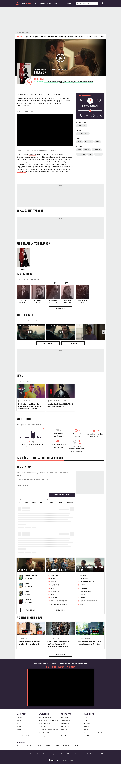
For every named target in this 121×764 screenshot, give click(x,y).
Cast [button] (54, 283)
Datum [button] (51, 502)
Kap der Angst (84, 578)
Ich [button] (41, 502)
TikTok (48, 745)
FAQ (18, 723)
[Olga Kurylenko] (38, 292)
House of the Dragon (86, 591)
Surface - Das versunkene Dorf (89, 601)
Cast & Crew (24, 274)
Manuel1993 (29, 586)
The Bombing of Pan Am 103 (87, 582)
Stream (28, 37)
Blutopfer (83, 575)
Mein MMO (101, 754)
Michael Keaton (65, 720)
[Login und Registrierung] (102, 3)
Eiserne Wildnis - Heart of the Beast (94, 733)
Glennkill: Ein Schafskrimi (46, 733)
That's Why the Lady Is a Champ (60, 666)
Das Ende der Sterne (45, 717)
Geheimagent (96, 149)
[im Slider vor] (104, 332)
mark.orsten (29, 602)
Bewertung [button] (70, 502)
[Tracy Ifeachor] (82, 292)
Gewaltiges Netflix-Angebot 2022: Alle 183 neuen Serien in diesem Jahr (60, 405)
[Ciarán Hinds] (67, 292)
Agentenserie (88, 141)
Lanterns (83, 585)
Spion (79, 149)
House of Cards (55, 585)
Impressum (20, 754)
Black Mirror (54, 598)
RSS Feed (76, 745)
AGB (30, 754)
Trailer (44, 37)
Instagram (39, 745)
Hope (85, 717)
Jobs (68, 754)
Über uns (19, 717)
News (20, 376)
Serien (22, 32)
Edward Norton (65, 723)
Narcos (52, 594)
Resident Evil (87, 723)
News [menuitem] (49, 3)
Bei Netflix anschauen (53, 79)
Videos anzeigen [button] (48, 343)
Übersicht (20, 37)
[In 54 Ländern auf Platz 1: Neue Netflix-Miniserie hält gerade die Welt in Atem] (90, 628)
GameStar (78, 754)
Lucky (81, 604)
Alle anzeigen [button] (60, 308)
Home (18, 32)
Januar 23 (28, 599)
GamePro (89, 754)
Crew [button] (66, 283)
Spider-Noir (84, 588)
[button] (80, 115)
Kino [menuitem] (62, 3)
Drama (97, 141)
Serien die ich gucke (31, 575)
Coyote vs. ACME (88, 726)
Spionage (86, 149)
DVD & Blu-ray (80, 37)
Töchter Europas (44, 726)
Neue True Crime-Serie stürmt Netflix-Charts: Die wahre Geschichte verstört (29, 643)
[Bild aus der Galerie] (90, 332)
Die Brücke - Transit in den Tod (59, 604)
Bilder (70, 37)
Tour (18, 733)
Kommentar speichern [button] (61, 495)
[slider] (90, 110)
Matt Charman (30, 94)
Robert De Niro (65, 733)
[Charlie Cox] (23, 292)
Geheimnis (98, 154)
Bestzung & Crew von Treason (28, 280)
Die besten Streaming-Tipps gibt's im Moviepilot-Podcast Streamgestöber (68, 82)
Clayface (86, 729)
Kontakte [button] (27, 502)
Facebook (19, 745)
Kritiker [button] (34, 502)
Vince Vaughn (65, 717)
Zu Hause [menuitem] (69, 3)
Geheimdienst (81, 154)
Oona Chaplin (21, 172)
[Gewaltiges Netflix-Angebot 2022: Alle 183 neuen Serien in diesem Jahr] (60, 391)
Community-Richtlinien (38, 473)
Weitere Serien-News (29, 617)
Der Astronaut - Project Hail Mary (48, 729)
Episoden (36, 37)
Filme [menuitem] (36, 3)
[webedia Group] (60, 760)
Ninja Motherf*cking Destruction (48, 720)
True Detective (54, 575)
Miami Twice (29, 578)
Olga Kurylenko (54, 94)
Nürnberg (42, 736)
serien (27, 583)
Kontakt (19, 729)
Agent (90, 154)
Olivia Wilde (64, 736)
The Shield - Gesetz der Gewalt (59, 601)
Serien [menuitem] (42, 3)
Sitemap (19, 720)
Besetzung (62, 37)
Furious (83, 598)
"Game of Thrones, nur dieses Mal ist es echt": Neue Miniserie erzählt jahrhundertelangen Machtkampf (59, 644)
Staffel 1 (23, 269)
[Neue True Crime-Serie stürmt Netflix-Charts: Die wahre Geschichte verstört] (31, 628)
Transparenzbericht (56, 754)
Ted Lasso (82, 594)
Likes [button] (60, 502)
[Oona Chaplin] (53, 292)
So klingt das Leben (44, 723)
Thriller (79, 141)
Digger (86, 720)
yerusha (28, 594)
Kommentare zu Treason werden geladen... (33, 480)
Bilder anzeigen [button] (73, 343)
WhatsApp (66, 745)
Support (19, 726)
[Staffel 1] (23, 257)
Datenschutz (40, 754)
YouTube (28, 745)
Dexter (52, 588)
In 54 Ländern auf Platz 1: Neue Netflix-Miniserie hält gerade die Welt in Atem (89, 643)
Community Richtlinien (23, 736)
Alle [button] (20, 502)
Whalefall (86, 736)
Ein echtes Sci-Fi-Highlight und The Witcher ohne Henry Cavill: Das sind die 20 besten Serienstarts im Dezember (30, 406)
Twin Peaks (54, 582)
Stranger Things (55, 591)
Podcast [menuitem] (56, 3)
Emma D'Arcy (65, 726)
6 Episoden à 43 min (83, 133)
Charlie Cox (42, 94)
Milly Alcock (64, 729)
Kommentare (52, 37)
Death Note (54, 578)
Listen (89, 37)
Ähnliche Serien (98, 37)
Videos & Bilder (26, 315)
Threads (56, 745)
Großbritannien (82, 125)
